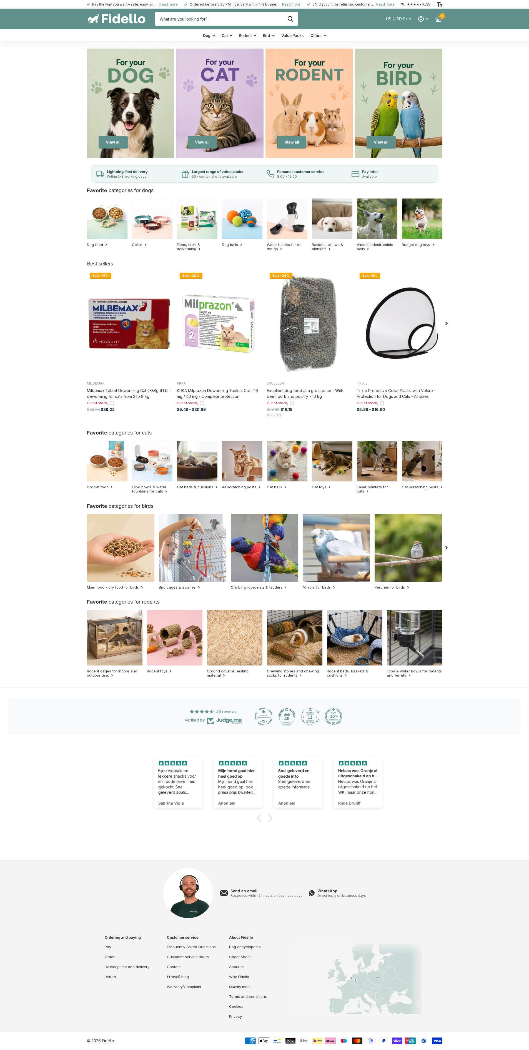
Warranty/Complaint (184, 986)
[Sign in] (423, 19)
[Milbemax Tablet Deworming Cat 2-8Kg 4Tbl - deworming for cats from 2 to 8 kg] (129, 323)
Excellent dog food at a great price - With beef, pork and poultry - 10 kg (305, 393)
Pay (108, 947)
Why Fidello (239, 976)
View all (113, 142)
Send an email (243, 890)
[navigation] (446, 323)
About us (237, 966)
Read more (168, 4)
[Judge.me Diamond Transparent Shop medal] (263, 716)
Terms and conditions (248, 996)
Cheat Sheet (240, 956)
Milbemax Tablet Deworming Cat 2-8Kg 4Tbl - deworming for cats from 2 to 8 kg (129, 393)
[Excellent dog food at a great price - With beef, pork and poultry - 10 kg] (309, 323)
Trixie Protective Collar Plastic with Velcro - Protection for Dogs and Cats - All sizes (396, 393)
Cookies (236, 1006)
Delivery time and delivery (127, 966)
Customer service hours (188, 956)
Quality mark (240, 986)
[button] (260, 818)
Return (110, 976)
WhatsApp (327, 890)
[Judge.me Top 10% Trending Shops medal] (333, 716)
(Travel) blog (178, 976)
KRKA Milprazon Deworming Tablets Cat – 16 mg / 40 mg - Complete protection (217, 393)
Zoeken (290, 19)
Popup (112, 403)
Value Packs (292, 35)
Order (110, 956)
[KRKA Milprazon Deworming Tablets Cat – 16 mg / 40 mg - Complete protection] (219, 323)
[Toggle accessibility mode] (439, 4)
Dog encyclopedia (245, 947)
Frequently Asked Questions (191, 947)
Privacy (235, 1016)
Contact (174, 966)
